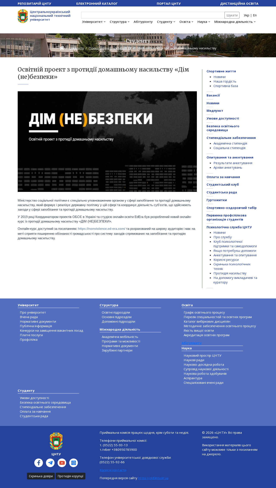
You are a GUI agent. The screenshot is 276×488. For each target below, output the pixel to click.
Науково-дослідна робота (204, 364)
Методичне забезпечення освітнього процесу (220, 326)
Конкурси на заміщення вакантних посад (51, 330)
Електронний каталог (97, 3)
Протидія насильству (229, 273)
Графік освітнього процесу (204, 312)
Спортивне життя (221, 71)
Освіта (184, 21)
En (255, 15)
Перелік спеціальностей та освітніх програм (218, 317)
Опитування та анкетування (230, 157)
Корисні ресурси (226, 259)
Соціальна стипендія (229, 148)
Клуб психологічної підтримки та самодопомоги (235, 243)
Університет (92, 21)
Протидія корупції (70, 476)
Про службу (222, 237)
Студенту (164, 21)
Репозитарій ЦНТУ (34, 3)
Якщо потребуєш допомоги (234, 250)
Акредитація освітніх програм (206, 335)
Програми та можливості (121, 341)
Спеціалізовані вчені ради (203, 382)
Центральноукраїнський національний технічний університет (50, 15)
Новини (219, 77)
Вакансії (213, 95)
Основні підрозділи (117, 317)
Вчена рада (29, 317)
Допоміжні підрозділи (118, 321)
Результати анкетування (232, 163)
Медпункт (215, 111)
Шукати (232, 15)
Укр (246, 15)
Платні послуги (31, 335)
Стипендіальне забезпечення (231, 138)
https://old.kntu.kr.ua (153, 478)
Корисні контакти (113, 470)
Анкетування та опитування (235, 255)
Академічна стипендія (230, 143)
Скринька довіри (41, 476)
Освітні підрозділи (116, 312)
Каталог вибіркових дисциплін (207, 321)
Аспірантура (193, 378)
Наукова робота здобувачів (205, 373)
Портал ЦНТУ (169, 3)
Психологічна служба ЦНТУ (110, 48)
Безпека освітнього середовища (223, 128)
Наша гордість (224, 81)
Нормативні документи (38, 321)
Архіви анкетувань (227, 167)
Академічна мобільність (120, 336)
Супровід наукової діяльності (206, 369)
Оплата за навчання (223, 177)
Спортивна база (225, 86)
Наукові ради (194, 360)
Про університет (33, 312)
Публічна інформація (36, 326)
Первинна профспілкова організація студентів (226, 217)
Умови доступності (223, 118)
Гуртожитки (217, 200)
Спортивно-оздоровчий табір (232, 208)
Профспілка (29, 339)
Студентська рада (222, 192)
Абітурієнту (143, 21)
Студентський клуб (223, 184)
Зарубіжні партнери (117, 350)
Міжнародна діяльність (233, 21)
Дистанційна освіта (239, 3)
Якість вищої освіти (199, 330)
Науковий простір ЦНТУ (202, 355)
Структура (118, 21)
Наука (202, 21)
